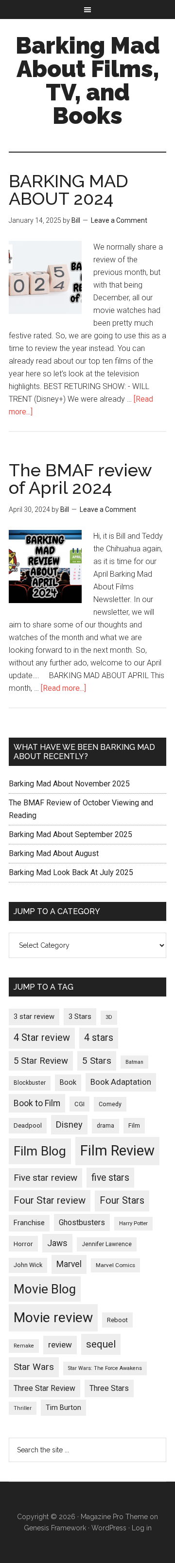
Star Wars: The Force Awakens (105, 1368)
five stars (110, 1177)
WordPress (108, 1528)
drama (105, 1125)
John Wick (28, 1265)
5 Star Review (41, 1060)
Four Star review (50, 1200)
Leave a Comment (119, 220)
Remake (24, 1346)
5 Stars (96, 1060)
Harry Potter (133, 1223)
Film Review (117, 1150)
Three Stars (109, 1388)
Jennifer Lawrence (107, 1244)
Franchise (29, 1222)
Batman (134, 1062)
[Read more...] (63, 688)
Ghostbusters (82, 1222)
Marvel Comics (115, 1265)
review (60, 1344)
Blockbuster (30, 1082)
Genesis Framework (55, 1528)
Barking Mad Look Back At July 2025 (71, 872)
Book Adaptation (120, 1082)
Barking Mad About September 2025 (70, 834)
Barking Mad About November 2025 (69, 783)
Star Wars (34, 1366)
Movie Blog (45, 1289)
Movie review (53, 1317)
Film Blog (40, 1151)
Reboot (117, 1320)
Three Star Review (44, 1388)
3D (108, 1017)
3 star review (34, 1016)
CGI (79, 1104)
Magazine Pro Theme (114, 1517)
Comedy (110, 1104)
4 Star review (42, 1037)
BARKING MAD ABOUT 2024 (68, 190)
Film (134, 1125)
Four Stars (122, 1200)
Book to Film (37, 1103)
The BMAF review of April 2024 (80, 479)
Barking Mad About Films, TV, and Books (88, 80)
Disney (69, 1124)
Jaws (57, 1243)
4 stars (98, 1037)
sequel (101, 1344)
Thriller (23, 1408)
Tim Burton (63, 1408)
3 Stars (80, 1016)
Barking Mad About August (54, 853)
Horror (23, 1244)
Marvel (69, 1264)
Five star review (45, 1177)
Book (68, 1082)
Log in (142, 1528)
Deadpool (28, 1125)
